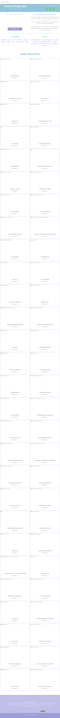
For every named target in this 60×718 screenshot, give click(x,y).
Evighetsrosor (15, 166)
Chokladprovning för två (45, 166)
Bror (9, 39)
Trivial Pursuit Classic (15, 234)
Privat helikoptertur (45, 483)
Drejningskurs (15, 392)
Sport (17, 41)
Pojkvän (8, 41)
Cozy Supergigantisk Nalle (15, 460)
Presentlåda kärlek (45, 143)
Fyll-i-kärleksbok (45, 211)
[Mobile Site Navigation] (58, 1)
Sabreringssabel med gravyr (15, 324)
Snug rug (15, 279)
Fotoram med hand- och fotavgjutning (15, 573)
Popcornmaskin (15, 75)
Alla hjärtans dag (35, 39)
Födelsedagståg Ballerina (45, 324)
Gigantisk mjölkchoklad (45, 437)
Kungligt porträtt (15, 369)
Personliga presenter (45, 41)
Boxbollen (15, 550)
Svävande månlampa (45, 392)
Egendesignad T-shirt (45, 505)
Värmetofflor (45, 573)
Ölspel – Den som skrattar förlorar (45, 234)
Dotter (14, 39)
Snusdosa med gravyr (45, 641)
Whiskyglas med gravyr (45, 550)
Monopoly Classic (15, 189)
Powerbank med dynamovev (45, 415)
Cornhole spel (15, 211)
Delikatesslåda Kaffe (45, 75)
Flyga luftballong (45, 596)
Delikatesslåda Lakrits (45, 686)
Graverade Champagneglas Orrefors (45, 460)
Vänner (27, 41)
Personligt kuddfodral (15, 596)
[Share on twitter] (50, 9)
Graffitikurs (15, 686)
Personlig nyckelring (15, 663)
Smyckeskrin (15, 256)
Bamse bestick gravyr (15, 483)
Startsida (11, 9)
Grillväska (15, 641)
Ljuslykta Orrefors (15, 302)
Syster (22, 41)
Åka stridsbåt (15, 415)
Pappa (3, 41)
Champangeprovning (45, 347)
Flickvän (19, 39)
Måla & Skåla (45, 98)
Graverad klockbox (45, 189)
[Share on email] (54, 9)
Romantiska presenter (44, 43)
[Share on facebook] (47, 9)
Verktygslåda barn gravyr (15, 528)
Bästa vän (4, 39)
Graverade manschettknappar (45, 618)
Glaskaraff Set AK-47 (15, 505)
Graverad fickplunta (45, 528)
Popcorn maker (45, 279)
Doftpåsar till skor (15, 98)
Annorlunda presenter (47, 39)
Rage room (15, 618)
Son (13, 41)
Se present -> (15, 78)
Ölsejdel (15, 347)
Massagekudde (45, 256)
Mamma (25, 39)
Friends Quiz (45, 302)
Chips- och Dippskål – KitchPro (45, 663)
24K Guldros (15, 143)
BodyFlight (15, 121)
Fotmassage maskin (45, 369)
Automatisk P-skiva (15, 437)
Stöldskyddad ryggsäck (45, 121)
